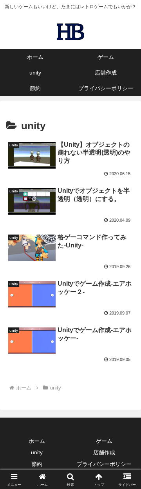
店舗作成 (104, 452)
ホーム (37, 441)
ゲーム (104, 441)
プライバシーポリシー (104, 464)
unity (37, 452)
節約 (36, 464)
